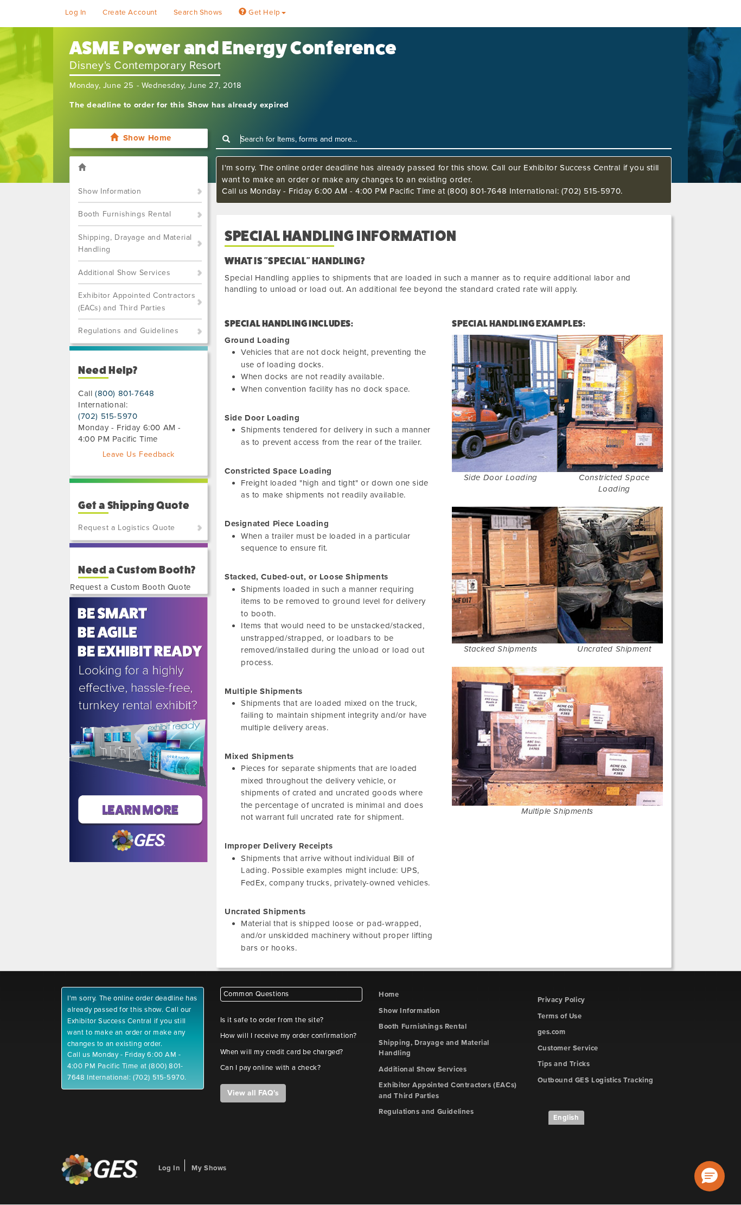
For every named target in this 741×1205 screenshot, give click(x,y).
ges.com (552, 1032)
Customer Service (568, 1048)
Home (389, 994)
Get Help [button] (263, 12)
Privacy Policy (561, 1000)
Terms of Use (560, 1016)
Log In (76, 12)
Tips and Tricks (564, 1064)
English (566, 1117)
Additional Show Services (124, 272)
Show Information (110, 191)
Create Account (130, 12)
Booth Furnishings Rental (124, 214)
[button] (709, 1176)
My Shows (209, 1168)
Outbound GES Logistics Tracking (596, 1080)
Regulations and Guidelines (128, 330)
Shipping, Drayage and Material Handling (135, 243)
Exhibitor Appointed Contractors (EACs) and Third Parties (137, 302)
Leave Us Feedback (139, 454)
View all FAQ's (253, 1093)
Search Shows (198, 12)
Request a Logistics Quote (126, 527)
